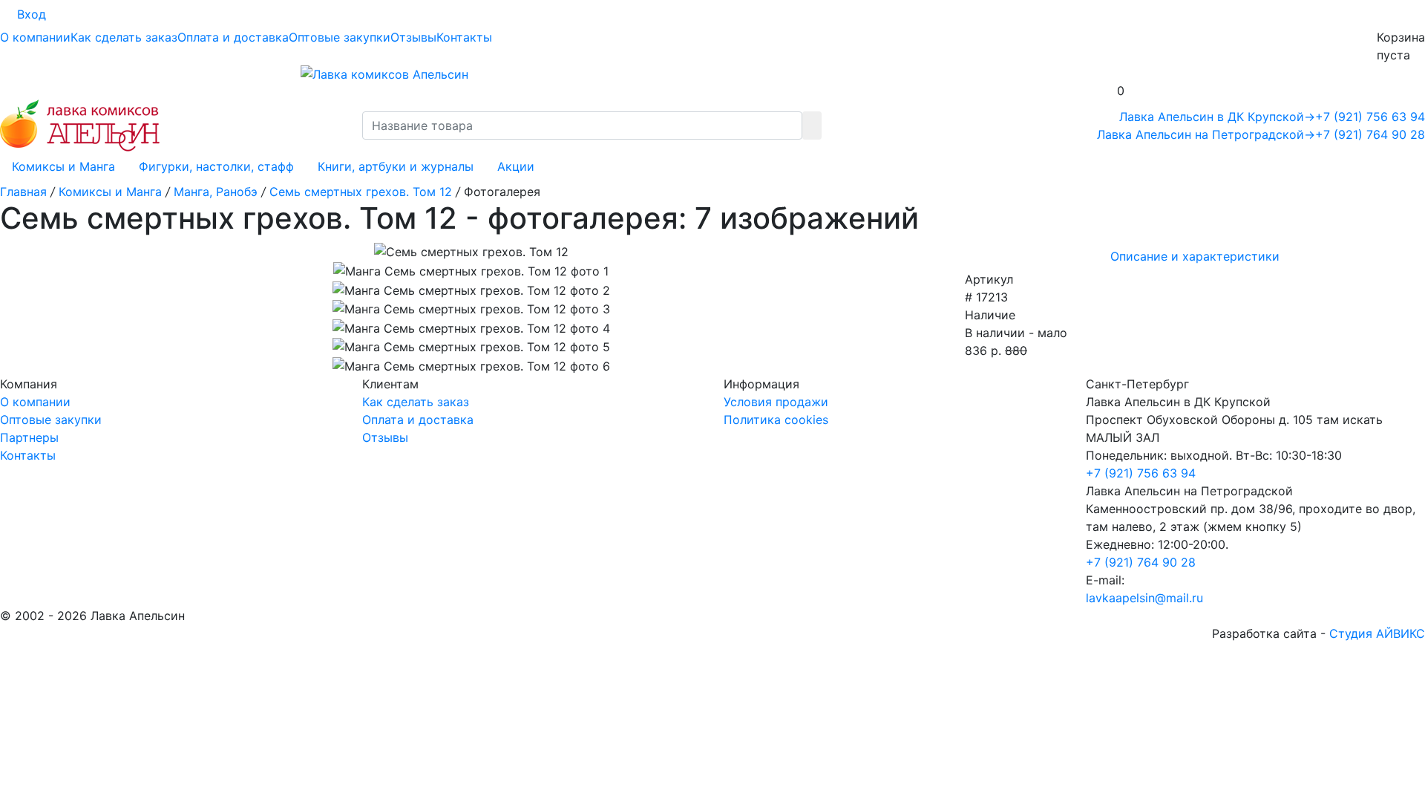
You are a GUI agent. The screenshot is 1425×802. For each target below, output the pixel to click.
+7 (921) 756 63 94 (1370, 116)
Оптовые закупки (339, 37)
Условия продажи (776, 401)
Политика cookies (776, 419)
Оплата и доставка (233, 37)
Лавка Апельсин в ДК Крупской (1217, 116)
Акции (515, 166)
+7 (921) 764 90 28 (1370, 134)
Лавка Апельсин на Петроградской (1206, 134)
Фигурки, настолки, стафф (216, 166)
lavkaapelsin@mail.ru (1144, 597)
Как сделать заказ (124, 37)
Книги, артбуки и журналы (396, 166)
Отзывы (413, 37)
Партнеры (29, 437)
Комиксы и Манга (63, 166)
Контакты (464, 37)
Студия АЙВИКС (1377, 633)
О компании (35, 37)
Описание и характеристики (1195, 256)
